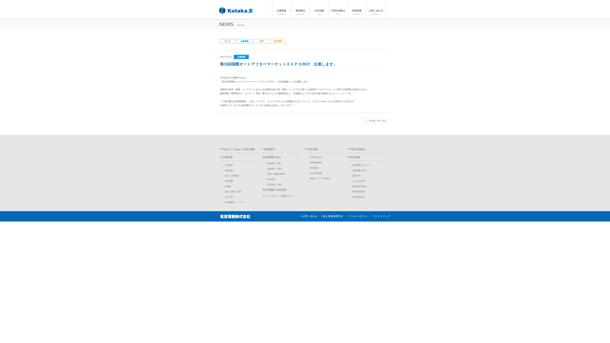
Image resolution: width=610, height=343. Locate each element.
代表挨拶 (229, 165)
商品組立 (271, 179)
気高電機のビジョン (361, 165)
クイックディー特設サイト (278, 196)
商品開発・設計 (274, 163)
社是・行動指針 (232, 176)
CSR (261, 41)
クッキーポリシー (359, 216)
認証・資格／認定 (233, 191)
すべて (228, 41)
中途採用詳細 (358, 197)
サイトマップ (382, 216)
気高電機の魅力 (359, 170)
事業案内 (300, 12)
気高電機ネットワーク (235, 202)
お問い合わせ (376, 12)
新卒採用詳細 (358, 191)
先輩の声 (356, 176)
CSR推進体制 (316, 162)
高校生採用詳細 (359, 186)
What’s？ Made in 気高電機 (238, 149)
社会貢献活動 (316, 173)
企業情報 (281, 12)
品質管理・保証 (274, 184)
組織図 (228, 186)
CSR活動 (319, 12)
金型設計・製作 (274, 169)
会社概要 (229, 181)
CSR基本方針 (316, 157)
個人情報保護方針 (333, 216)
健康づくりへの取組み (320, 178)
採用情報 (357, 12)
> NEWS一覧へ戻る (377, 120)
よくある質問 (358, 181)
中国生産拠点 (338, 12)
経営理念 (229, 170)
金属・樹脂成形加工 (276, 174)
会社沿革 (229, 197)
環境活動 (314, 168)
